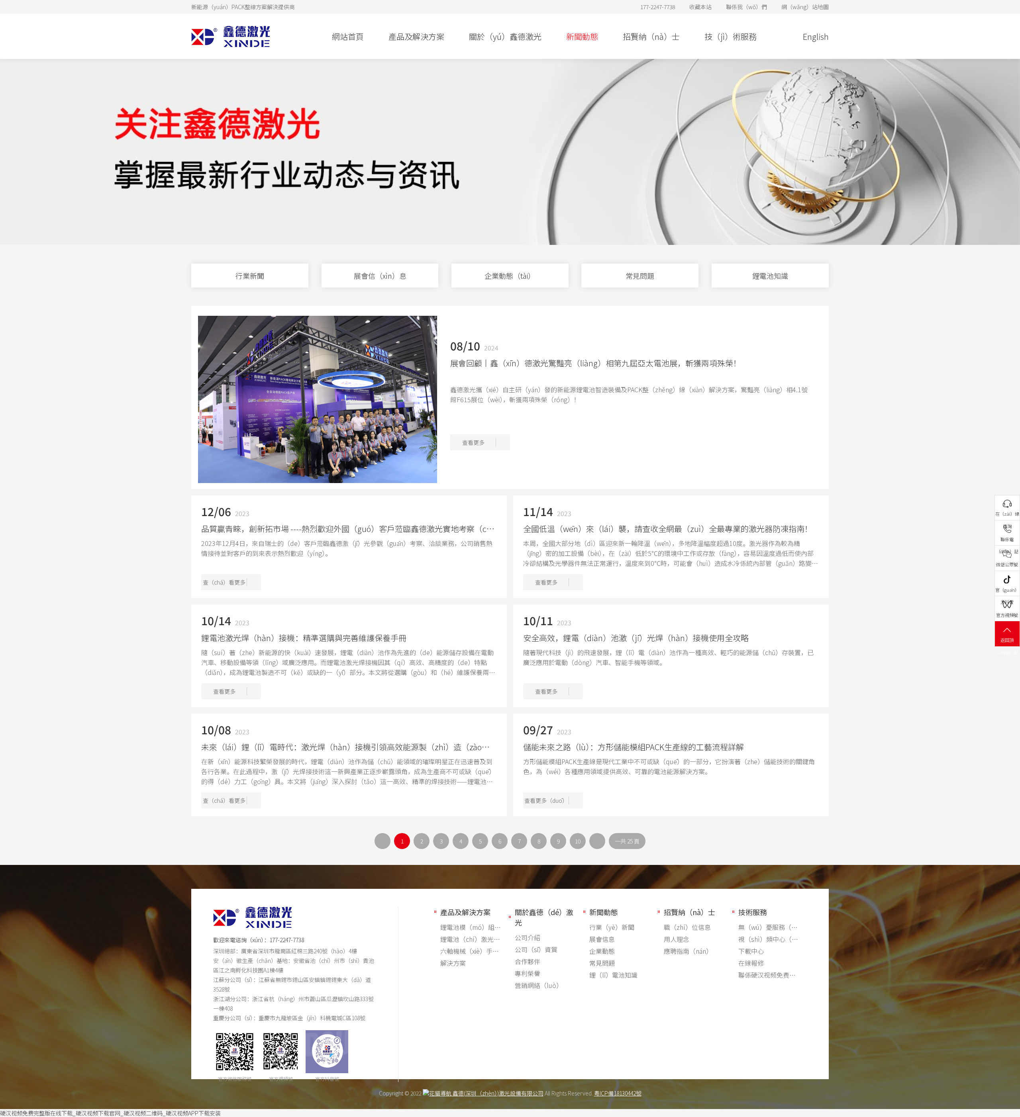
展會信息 (602, 939)
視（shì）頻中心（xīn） (768, 939)
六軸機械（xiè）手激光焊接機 (470, 951)
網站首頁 (348, 36)
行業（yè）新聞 (611, 927)
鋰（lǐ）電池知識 (613, 975)
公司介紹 (527, 937)
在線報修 (751, 963)
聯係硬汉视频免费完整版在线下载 (768, 975)
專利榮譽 (527, 973)
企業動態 (602, 951)
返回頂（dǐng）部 (1007, 641)
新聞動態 (582, 36)
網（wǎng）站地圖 (805, 7)
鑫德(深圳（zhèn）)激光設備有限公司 (497, 1093)
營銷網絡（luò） (539, 985)
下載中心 (751, 951)
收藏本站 (700, 7)
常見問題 (602, 963)
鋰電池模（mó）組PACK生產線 (470, 927)
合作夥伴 (527, 961)
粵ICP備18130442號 (617, 1093)
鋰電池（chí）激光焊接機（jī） (470, 939)
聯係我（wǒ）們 (746, 7)
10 (578, 841)
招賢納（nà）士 (651, 36)
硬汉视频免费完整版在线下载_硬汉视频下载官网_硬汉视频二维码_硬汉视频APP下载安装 (110, 1113)
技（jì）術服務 (730, 36)
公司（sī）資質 (536, 949)
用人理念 (676, 939)
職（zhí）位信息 (687, 927)
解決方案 (453, 963)
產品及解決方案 (416, 36)
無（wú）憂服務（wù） (768, 927)
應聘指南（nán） (688, 951)
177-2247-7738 (286, 940)
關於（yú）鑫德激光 (505, 36)
